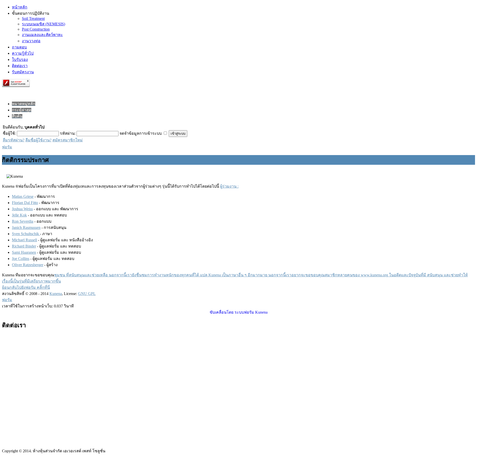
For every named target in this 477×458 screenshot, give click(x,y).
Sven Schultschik (26, 234)
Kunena (55, 293)
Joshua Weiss (22, 209)
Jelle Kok (19, 215)
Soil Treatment (33, 18)
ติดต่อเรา (20, 66)
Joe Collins (20, 258)
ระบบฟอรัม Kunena (251, 312)
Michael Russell (24, 240)
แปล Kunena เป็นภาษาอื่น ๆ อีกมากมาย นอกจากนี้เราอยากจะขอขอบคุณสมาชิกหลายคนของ (280, 275)
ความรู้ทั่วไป (23, 53)
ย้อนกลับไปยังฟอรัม (19, 287)
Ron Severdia (22, 221)
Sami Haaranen (24, 252)
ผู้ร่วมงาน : (229, 186)
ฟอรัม (7, 147)
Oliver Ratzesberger (27, 265)
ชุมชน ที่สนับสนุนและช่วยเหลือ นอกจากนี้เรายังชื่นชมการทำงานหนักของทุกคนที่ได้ (127, 275)
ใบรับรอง (20, 59)
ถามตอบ (19, 47)
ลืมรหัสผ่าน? (13, 140)
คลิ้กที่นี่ (43, 287)
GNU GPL (87, 293)
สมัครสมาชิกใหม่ (67, 140)
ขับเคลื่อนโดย (222, 312)
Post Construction (36, 29)
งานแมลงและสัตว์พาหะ (42, 35)
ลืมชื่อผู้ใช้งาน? (38, 140)
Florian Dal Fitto (25, 203)
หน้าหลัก (19, 7)
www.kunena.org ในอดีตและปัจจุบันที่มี (394, 275)
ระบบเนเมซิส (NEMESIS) (43, 24)
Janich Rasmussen (26, 227)
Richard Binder (24, 246)
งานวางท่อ (31, 41)
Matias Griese (23, 196)
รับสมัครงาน (23, 72)
